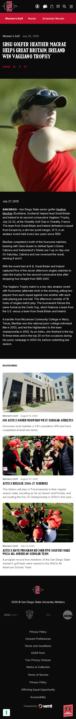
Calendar (58, 6)
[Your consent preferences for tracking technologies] (6, 712)
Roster (32, 18)
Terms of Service (38, 674)
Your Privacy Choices (38, 660)
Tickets (45, 6)
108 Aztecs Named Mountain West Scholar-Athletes (38, 420)
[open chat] (68, 710)
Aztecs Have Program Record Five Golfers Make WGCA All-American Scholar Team (36, 552)
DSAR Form (38, 652)
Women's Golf (11, 36)
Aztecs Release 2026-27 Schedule (25, 484)
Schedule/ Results (53, 18)
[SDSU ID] (37, 6)
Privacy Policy (38, 631)
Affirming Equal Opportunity (38, 689)
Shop (52, 6)
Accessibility (38, 697)
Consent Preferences (38, 638)
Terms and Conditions (38, 645)
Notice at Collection (38, 667)
